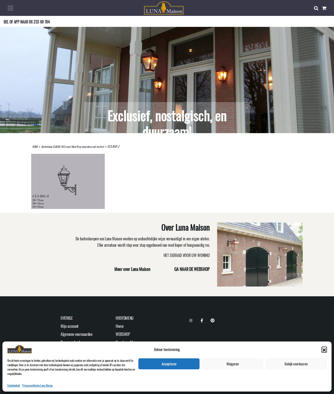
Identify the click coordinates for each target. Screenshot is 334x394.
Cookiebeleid (13, 385)
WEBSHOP (123, 334)
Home (120, 326)
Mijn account (69, 326)
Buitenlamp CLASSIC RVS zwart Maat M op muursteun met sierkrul (72, 147)
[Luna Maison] (164, 7)
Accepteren (169, 364)
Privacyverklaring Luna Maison (37, 385)
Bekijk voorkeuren (296, 364)
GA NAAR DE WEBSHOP (192, 269)
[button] (324, 349)
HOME (35, 147)
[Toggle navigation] (10, 8)
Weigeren (232, 364)
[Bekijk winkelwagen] (326, 8)
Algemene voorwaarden (76, 334)
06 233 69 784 (39, 22)
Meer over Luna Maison (132, 269)
